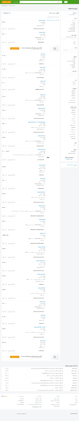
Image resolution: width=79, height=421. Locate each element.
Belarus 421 (42, 340)
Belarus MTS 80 (42, 20)
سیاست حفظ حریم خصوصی (54, 400)
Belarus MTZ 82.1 (41, 135)
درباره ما (76, 398)
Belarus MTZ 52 (42, 205)
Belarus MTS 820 (41, 108)
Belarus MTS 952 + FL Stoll (39, 327)
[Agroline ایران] (73, 2)
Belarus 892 (42, 178)
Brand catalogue (56, 406)
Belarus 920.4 (42, 301)
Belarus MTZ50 (42, 219)
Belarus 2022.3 (42, 32)
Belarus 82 (43, 315)
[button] (6, 29)
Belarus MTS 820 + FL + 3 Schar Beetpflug (36, 122)
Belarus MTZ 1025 (41, 149)
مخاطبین (76, 402)
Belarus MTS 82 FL (41, 192)
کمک (76, 400)
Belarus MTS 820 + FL (40, 260)
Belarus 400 (42, 81)
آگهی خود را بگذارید (15, 48)
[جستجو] (61, 2)
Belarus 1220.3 (42, 165)
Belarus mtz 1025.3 (41, 274)
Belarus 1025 (42, 67)
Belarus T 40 (42, 233)
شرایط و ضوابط (56, 398)
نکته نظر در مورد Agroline (55, 404)
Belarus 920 (42, 94)
